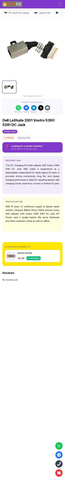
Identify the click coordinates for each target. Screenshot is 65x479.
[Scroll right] (62, 13)
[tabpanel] (32, 49)
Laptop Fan (44, 12)
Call (22, 258)
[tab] (9, 87)
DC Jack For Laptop (19, 12)
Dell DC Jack (10, 131)
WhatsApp (34, 258)
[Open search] (60, 4)
